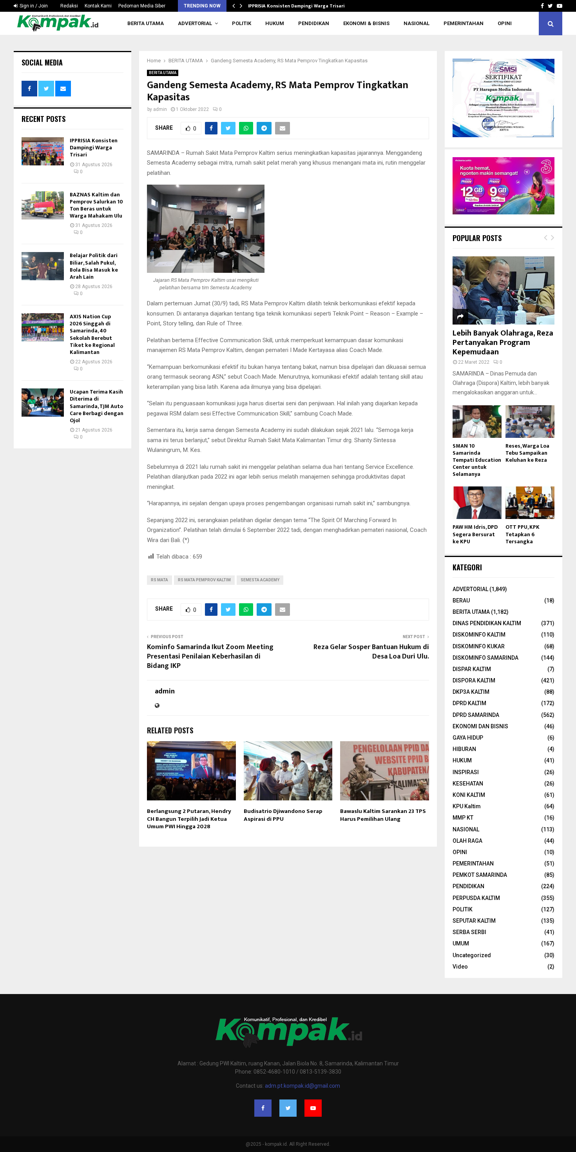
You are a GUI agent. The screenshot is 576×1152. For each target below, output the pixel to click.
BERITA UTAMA (145, 23)
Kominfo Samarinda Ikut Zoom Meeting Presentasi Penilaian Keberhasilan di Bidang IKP (210, 656)
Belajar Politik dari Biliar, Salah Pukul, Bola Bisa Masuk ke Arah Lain (94, 266)
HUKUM (274, 23)
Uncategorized (472, 955)
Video (460, 966)
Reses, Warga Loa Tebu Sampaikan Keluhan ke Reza (527, 452)
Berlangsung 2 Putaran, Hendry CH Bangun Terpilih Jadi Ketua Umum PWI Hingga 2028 (189, 818)
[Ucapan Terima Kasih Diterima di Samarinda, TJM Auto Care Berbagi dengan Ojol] (43, 402)
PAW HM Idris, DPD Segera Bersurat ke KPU (475, 534)
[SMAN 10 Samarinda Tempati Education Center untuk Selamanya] (477, 421)
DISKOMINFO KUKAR (479, 646)
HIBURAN (464, 749)
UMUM (461, 943)
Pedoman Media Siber (141, 6)
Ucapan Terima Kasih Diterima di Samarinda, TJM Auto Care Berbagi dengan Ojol (96, 406)
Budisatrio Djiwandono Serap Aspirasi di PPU (283, 815)
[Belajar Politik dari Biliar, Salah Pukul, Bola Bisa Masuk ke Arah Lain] (43, 266)
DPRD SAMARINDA (476, 715)
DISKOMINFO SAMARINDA (485, 658)
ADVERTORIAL (195, 23)
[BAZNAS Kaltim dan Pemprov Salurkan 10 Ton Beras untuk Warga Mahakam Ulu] (43, 205)
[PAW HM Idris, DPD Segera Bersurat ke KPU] (477, 502)
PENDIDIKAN (313, 23)
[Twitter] (288, 1108)
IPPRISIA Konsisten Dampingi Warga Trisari (296, 6)
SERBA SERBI (469, 932)
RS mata (159, 580)
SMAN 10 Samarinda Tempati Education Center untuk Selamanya (477, 460)
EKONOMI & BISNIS (366, 23)
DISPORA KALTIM (474, 680)
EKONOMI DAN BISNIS (480, 726)
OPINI (505, 23)
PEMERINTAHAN (464, 23)
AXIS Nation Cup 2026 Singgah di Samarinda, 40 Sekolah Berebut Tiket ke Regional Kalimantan (92, 334)
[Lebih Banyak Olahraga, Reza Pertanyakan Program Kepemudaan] (503, 290)
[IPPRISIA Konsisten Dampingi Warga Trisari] (43, 151)
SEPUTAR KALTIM (474, 921)
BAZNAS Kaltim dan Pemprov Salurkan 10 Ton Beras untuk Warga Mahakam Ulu (96, 205)
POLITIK (241, 23)
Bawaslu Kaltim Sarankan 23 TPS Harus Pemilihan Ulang (383, 815)
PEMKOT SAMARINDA (480, 875)
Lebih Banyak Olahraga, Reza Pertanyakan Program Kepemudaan (503, 343)
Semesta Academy (260, 580)
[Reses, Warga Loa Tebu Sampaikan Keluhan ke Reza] (529, 421)
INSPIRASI (466, 772)
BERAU (461, 600)
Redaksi (69, 6)
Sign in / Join (33, 6)
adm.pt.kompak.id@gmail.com (302, 1086)
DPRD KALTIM (469, 703)
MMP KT (463, 818)
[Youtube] (313, 1108)
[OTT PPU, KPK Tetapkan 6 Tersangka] (529, 502)
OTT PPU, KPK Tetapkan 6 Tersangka (522, 534)
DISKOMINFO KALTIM (479, 634)
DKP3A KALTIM (471, 692)
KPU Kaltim (467, 806)
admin (160, 109)
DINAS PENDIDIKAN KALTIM (487, 623)
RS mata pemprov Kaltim (204, 580)
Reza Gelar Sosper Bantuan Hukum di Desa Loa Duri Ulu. (371, 651)
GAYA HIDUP (468, 738)
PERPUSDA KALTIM (476, 898)
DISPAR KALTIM (472, 669)
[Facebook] (263, 1108)
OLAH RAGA (467, 841)
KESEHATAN (468, 783)
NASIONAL (416, 23)
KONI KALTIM (469, 795)
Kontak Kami (98, 6)
